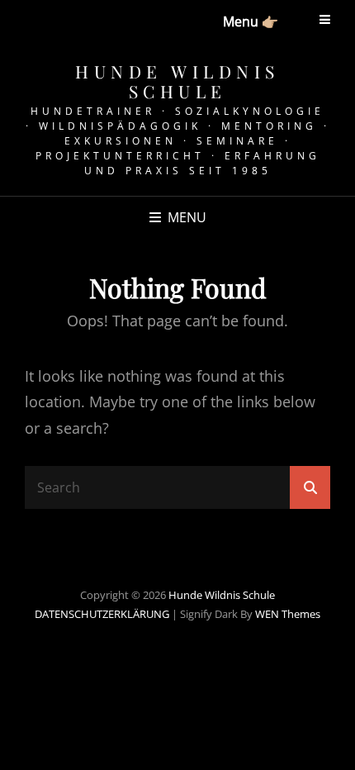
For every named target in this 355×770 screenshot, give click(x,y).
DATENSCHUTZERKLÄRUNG (102, 613)
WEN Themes (287, 613)
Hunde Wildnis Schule (177, 80)
